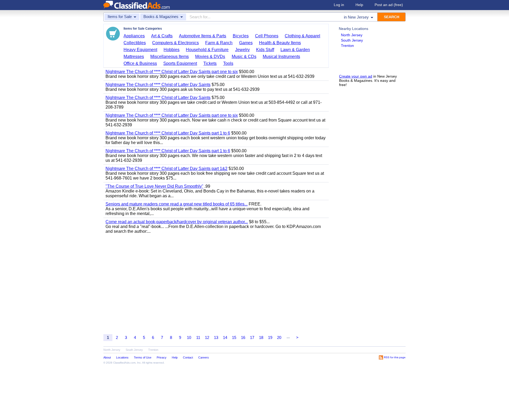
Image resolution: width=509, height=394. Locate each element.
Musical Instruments (281, 56)
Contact (188, 357)
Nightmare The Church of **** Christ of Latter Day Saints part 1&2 (166, 168)
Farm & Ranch (218, 43)
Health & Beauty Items (280, 43)
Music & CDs (244, 56)
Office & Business (140, 63)
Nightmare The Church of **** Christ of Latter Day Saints (158, 84)
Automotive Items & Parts (202, 36)
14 (225, 337)
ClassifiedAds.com (124, 362)
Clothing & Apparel (302, 36)
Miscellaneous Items (169, 56)
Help (359, 5)
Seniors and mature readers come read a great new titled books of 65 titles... (177, 204)
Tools (228, 63)
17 (252, 337)
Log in (339, 5)
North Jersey (351, 35)
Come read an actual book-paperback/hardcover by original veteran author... (177, 222)
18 (261, 337)
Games (246, 43)
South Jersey (352, 40)
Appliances (134, 36)
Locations (122, 357)
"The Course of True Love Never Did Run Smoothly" (154, 186)
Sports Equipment (180, 63)
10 (189, 337)
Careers (203, 357)
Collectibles (135, 43)
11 (198, 337)
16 (243, 337)
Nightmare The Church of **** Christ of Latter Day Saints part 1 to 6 (168, 133)
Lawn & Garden (295, 49)
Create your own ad (355, 76)
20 (279, 337)
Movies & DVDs (210, 56)
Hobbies (171, 49)
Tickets (210, 63)
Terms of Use (142, 357)
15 (234, 337)
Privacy (161, 357)
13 (216, 337)
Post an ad (389, 5)
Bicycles (241, 36)
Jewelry (242, 49)
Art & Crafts (162, 36)
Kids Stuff (265, 49)
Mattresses (134, 56)
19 (270, 337)
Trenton (347, 45)
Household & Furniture (207, 49)
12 (207, 337)
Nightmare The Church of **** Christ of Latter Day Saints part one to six (172, 71)
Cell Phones (266, 36)
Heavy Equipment (140, 49)
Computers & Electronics (175, 43)
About (107, 357)
